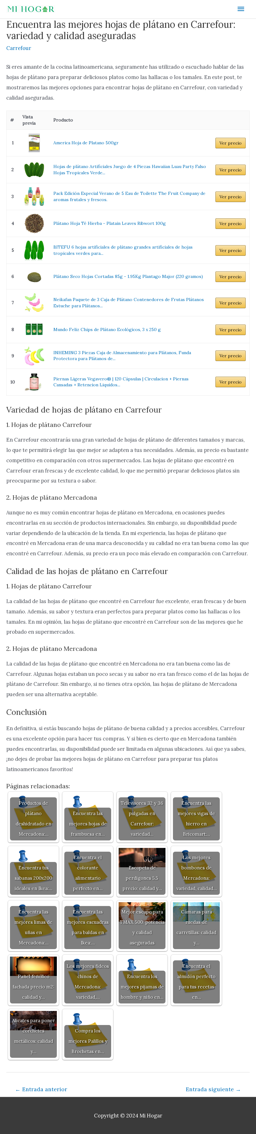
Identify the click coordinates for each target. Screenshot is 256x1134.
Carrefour (18, 48)
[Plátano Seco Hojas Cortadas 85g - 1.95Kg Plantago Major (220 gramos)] (34, 276)
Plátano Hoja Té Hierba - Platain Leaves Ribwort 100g (109, 223)
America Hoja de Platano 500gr (86, 143)
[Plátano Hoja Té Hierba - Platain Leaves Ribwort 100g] (34, 223)
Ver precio (230, 143)
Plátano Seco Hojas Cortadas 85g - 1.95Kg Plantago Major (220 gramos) (128, 276)
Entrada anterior (41, 1089)
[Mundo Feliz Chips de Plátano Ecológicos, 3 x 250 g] (34, 329)
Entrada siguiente (213, 1089)
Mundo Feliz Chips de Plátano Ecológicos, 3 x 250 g (107, 329)
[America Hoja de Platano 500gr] (34, 143)
